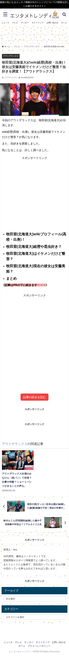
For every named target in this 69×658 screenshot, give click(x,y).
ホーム (64, 23)
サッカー (25, 23)
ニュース (5, 23)
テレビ (15, 23)
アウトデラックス (11, 56)
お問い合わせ (52, 23)
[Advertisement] (34, 339)
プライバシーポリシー (39, 646)
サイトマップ (38, 23)
